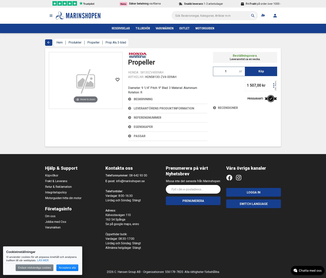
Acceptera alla (67, 267)
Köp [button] (261, 71)
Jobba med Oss (55, 222)
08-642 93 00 (138, 175)
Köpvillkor (51, 175)
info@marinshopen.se (130, 181)
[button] (51, 16)
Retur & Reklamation (58, 187)
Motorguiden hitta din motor (63, 198)
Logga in (253, 192)
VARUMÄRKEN (165, 28)
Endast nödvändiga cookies (34, 267)
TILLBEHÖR (142, 28)
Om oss (50, 216)
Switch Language (254, 204)
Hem (59, 42)
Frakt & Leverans (56, 181)
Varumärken (53, 227)
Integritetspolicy (56, 192)
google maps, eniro (126, 224)
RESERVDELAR (121, 28)
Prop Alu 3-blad (115, 42)
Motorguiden (205, 28)
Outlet (184, 28)
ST (240, 71)
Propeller (93, 42)
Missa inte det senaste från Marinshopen (193, 181)
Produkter (75, 42)
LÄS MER (43, 260)
